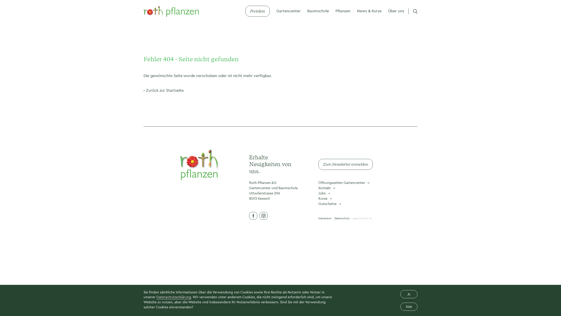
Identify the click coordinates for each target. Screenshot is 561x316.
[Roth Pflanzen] (171, 11)
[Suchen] (415, 11)
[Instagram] (263, 216)
